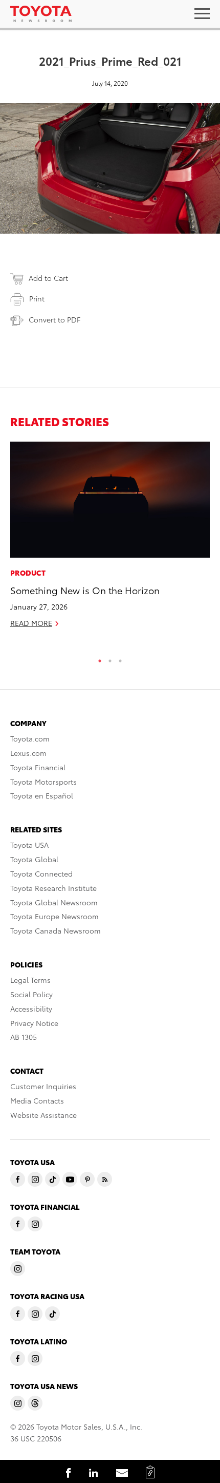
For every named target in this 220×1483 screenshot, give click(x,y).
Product (28, 572)
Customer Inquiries (43, 1086)
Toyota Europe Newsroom (54, 916)
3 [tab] (120, 658)
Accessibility (31, 1008)
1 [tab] (99, 658)
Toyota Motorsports (43, 781)
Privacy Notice (34, 1023)
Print (37, 298)
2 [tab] (110, 658)
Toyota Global (34, 859)
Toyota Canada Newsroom (55, 930)
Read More (31, 623)
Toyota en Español (41, 795)
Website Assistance (43, 1115)
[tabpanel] (110, 539)
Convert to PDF (54, 319)
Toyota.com (30, 738)
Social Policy (31, 994)
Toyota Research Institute (53, 888)
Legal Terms (30, 980)
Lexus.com (28, 753)
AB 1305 (23, 1037)
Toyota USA (29, 845)
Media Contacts (37, 1100)
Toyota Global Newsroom (54, 902)
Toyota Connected (41, 873)
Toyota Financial (37, 767)
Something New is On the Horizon (85, 589)
